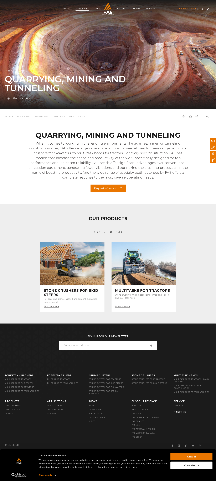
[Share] (207, 116)
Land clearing (13, 405)
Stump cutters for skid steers (106, 383)
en (208, 8)
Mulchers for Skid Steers (19, 383)
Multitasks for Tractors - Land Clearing (191, 380)
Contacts (179, 405)
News (93, 401)
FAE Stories (95, 413)
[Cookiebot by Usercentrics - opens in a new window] (19, 475)
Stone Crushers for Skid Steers (149, 383)
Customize (189, 465)
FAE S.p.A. (9, 116)
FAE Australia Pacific (144, 429)
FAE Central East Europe (145, 417)
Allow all (191, 456)
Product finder (187, 9)
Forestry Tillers (59, 375)
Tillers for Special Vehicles (62, 383)
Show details (45, 475)
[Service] (213, 147)
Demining (10, 413)
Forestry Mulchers (19, 375)
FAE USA (136, 425)
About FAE (137, 405)
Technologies (97, 417)
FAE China (137, 437)
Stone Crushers (143, 375)
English (13, 445)
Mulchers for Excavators (19, 387)
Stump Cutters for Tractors (105, 379)
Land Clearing (55, 405)
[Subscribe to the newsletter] (213, 160)
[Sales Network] (213, 154)
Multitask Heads (186, 375)
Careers (180, 412)
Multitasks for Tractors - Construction (188, 387)
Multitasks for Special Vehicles (191, 392)
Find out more (21, 98)
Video (92, 421)
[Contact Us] (213, 141)
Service (179, 401)
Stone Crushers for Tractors (148, 379)
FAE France (138, 421)
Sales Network (140, 409)
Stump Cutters (100, 375)
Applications (23, 116)
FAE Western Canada (143, 433)
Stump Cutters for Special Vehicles (104, 392)
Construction (41, 116)
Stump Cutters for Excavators (106, 387)
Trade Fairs (95, 409)
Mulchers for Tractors (18, 379)
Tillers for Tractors (58, 379)
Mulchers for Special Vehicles (22, 391)
